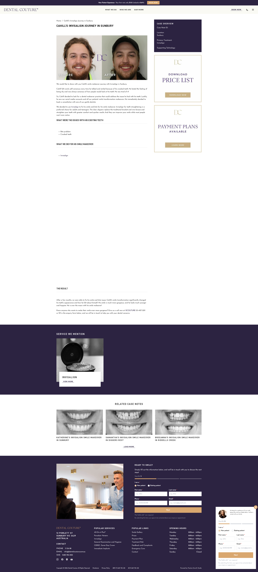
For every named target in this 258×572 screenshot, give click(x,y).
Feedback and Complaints (142, 545)
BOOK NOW (236, 10)
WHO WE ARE (125, 10)
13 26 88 (68, 548)
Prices (134, 536)
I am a (137, 482)
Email (171, 499)
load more (129, 447)
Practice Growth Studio (195, 568)
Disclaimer (96, 568)
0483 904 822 (67, 555)
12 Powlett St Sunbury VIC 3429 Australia (66, 535)
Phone (137, 499)
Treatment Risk (137, 542)
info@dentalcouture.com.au (74, 552)
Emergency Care (138, 549)
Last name (173, 490)
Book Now (153, 2)
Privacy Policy (106, 568)
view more (68, 381)
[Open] (253, 10)
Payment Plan (137, 539)
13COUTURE (130, 310)
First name (139, 490)
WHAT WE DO (111, 10)
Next (168, 510)
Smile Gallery (137, 532)
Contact (135, 552)
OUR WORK (139, 10)
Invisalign (75, 107)
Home (58, 21)
